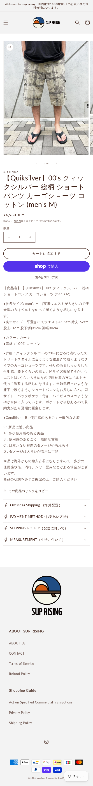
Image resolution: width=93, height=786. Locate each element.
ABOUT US (17, 643)
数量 (6, 228)
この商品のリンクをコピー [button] (28, 491)
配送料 (17, 220)
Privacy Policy (19, 713)
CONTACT (16, 653)
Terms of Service (21, 663)
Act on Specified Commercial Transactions (41, 702)
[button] (6, 23)
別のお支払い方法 (46, 277)
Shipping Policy (20, 723)
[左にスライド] (37, 163)
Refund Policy (19, 674)
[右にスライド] (56, 163)
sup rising (41, 778)
